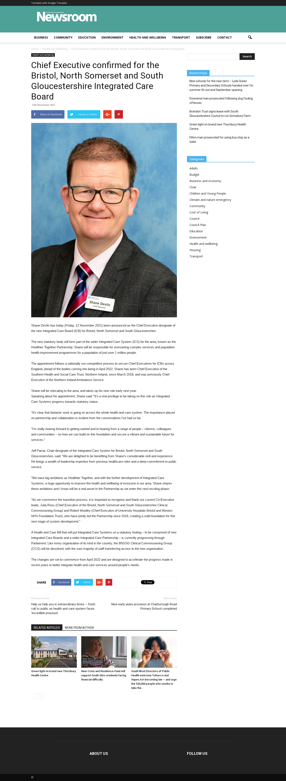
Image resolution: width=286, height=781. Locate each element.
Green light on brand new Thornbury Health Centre (217, 126)
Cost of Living (198, 212)
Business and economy (205, 181)
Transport (181, 37)
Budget (194, 175)
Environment (113, 37)
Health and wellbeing (147, 37)
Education (87, 37)
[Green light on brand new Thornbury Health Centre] (54, 652)
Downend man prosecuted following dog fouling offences (221, 101)
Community (63, 37)
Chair (192, 187)
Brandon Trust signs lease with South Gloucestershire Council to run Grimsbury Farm (220, 113)
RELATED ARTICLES (47, 627)
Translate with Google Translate (49, 2)
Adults (193, 168)
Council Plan (197, 225)
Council (194, 219)
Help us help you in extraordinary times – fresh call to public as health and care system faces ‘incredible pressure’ (63, 608)
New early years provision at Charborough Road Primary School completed (144, 606)
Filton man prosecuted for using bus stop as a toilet (219, 139)
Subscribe (203, 37)
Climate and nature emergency (210, 200)
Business (41, 37)
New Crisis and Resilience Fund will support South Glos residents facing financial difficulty (103, 675)
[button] (250, 37)
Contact (224, 37)
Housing (195, 250)
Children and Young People (207, 193)
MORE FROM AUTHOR (79, 627)
